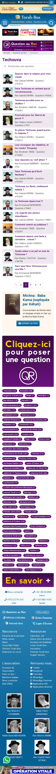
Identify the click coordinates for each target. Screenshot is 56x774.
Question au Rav (40, 22)
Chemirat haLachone (35, 420)
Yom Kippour (33, 569)
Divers (44, 439)
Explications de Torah (15, 453)
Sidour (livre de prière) (41, 639)
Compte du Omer (32, 429)
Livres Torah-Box (38, 645)
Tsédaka (42, 560)
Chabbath (10, 415)
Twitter (36, 668)
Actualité (26, 391)
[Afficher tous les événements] (19, 2)
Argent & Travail (12, 395)
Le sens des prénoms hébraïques (19, 487)
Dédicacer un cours (11, 652)
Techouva (9, 545)
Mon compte (10, 2)
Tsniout (22, 565)
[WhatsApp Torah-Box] (51, 2)
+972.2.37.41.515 (15, 599)
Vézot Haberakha (12, 569)
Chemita (9, 424)
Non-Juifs (9, 507)
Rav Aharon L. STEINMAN (14, 712)
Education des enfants (15, 449)
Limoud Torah (11, 492)
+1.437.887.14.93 (43, 599)
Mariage (30, 492)
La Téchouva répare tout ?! (29, 201)
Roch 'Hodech (37, 526)
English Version (37, 655)
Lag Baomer (10, 482)
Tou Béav (8, 560)
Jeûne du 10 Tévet (37, 468)
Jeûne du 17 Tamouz (14, 473)
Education (9, 444)
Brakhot (31, 405)
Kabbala (8, 478)
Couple (27, 434)
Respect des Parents (14, 526)
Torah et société (11, 555)
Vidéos (29, 22)
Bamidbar (43, 395)
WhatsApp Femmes (42, 680)
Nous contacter (15, 592)
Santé (28, 531)
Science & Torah (12, 536)
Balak (30, 395)
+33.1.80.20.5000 (43, 592)
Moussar (9, 502)
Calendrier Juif (37, 636)
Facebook (37, 671)
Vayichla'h (38, 565)
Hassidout (9, 458)
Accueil (6, 53)
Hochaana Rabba (12, 463)
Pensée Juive (11, 511)
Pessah (30, 511)
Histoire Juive (27, 458)
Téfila (25, 545)
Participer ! (48, 9)
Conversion (10, 434)
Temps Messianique (14, 550)
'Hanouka (9, 391)
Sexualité (30, 536)
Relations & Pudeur (14, 521)
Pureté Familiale (41, 516)
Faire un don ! (8, 674)
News (5, 642)
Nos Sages (27, 507)
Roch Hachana (18, 22)
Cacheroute (27, 410)
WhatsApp (37, 677)
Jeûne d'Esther (34, 463)
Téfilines (40, 545)
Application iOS (40, 684)
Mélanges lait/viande (13, 497)
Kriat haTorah (25, 478)
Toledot (34, 550)
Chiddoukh (26, 424)
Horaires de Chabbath (40, 642)
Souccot (29, 540)
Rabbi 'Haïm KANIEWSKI (42, 712)
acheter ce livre (29, 323)
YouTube (37, 674)
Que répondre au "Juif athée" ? (31, 160)
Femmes (38, 453)
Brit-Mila (9, 410)
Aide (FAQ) (7, 684)
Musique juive (27, 502)
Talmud (43, 540)
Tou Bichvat (25, 560)
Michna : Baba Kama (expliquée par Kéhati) (36, 300)
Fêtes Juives (8, 639)
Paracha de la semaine (13, 636)
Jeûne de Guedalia (13, 468)
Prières (22, 516)
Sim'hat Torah (11, 540)
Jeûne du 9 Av (38, 473)
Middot (33, 497)
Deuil (30, 439)
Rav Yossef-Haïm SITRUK (41, 759)
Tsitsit (8, 565)
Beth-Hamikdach (11, 405)
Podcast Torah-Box (39, 652)
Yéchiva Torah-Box (11, 648)
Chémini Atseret (11, 420)
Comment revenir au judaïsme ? (31, 224)
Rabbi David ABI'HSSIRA (14, 735)
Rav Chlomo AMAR (42, 735)
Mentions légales (10, 677)
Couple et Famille (12, 439)
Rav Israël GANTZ (14, 757)
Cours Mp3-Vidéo (10, 645)
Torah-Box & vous (33, 555)
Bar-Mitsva (10, 400)
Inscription (35, 648)
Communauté (10, 429)
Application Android (42, 687)
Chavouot (28, 415)
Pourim (8, 516)
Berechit (26, 400)
